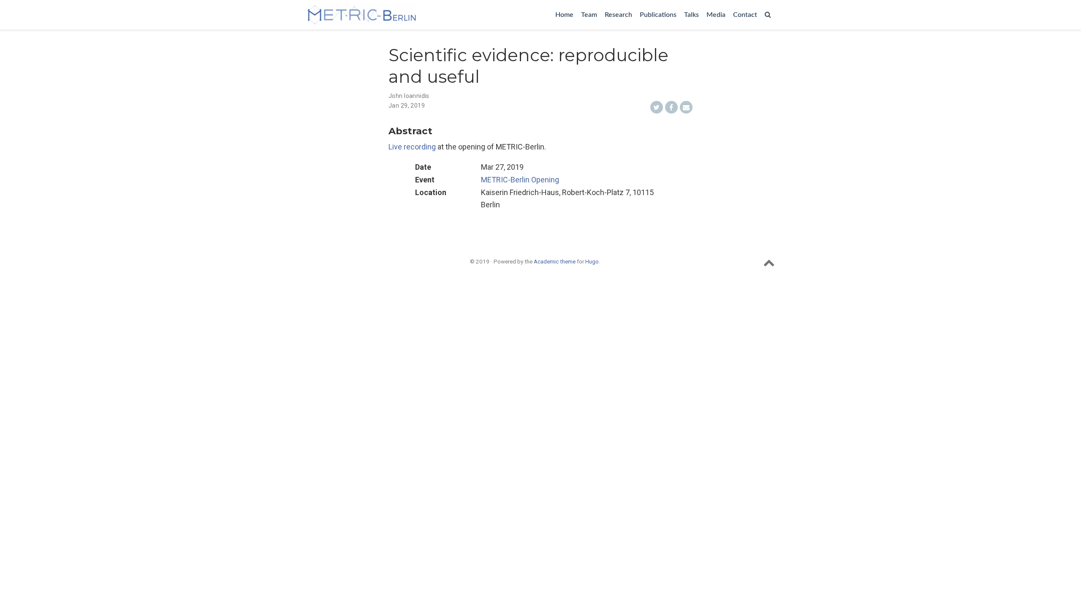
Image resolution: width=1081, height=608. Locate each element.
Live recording (412, 146)
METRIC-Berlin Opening (520, 179)
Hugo (592, 261)
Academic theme (555, 261)
